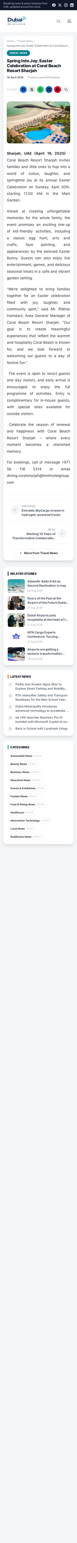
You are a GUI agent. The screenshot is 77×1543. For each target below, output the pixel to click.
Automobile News (26, 755)
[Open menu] (69, 21)
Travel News (25, 41)
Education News (25, 780)
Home (10, 41)
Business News (24, 772)
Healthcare (22, 812)
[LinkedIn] (72, 5)
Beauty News (23, 764)
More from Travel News (41, 553)
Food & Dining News (27, 804)
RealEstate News (25, 836)
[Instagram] (66, 5)
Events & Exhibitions (27, 788)
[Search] (58, 21)
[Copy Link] (66, 89)
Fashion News (24, 796)
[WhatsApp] (40, 89)
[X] (60, 5)
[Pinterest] (57, 89)
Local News (22, 828)
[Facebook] (54, 5)
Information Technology (29, 820)
